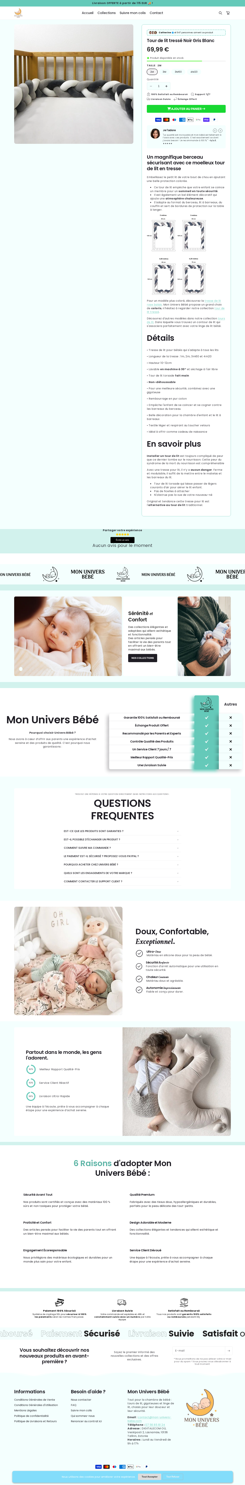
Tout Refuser (172, 1476)
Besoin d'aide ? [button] (88, 1392)
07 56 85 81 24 (155, 1425)
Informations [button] (29, 1392)
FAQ (73, 1405)
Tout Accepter (150, 1476)
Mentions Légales (25, 1410)
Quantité (153, 79)
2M (152, 71)
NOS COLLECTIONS (143, 657)
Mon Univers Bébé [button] (148, 1392)
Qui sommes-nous (83, 1416)
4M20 (194, 71)
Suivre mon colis (81, 1410)
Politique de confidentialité (31, 1416)
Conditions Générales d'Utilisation (36, 1405)
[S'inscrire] (228, 1350)
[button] (220, 13)
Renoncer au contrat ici (86, 1421)
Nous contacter (81, 1400)
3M (164, 71)
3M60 (178, 71)
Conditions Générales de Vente (34, 1400)
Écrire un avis (122, 540)
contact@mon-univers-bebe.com (149, 1419)
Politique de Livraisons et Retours (35, 1421)
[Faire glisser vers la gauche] (215, 131)
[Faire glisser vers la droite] (220, 131)
